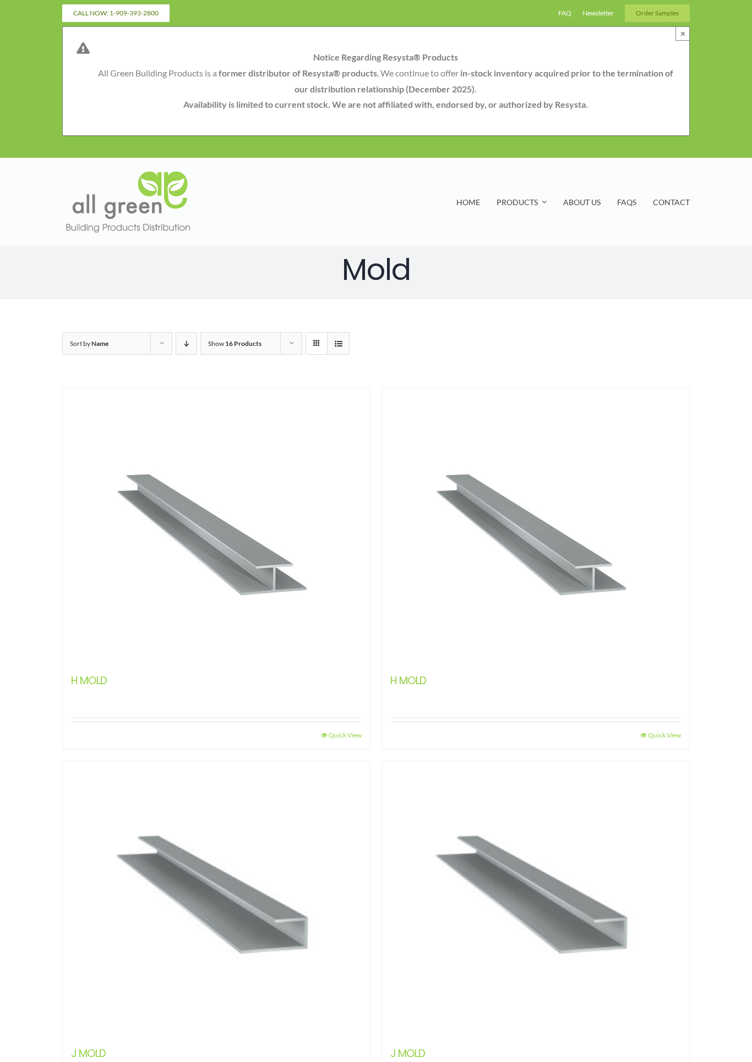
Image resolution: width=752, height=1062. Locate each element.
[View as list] (338, 343)
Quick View (345, 735)
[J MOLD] (216, 898)
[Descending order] (186, 343)
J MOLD (88, 1053)
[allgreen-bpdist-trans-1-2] (128, 173)
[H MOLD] (216, 525)
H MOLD (89, 680)
